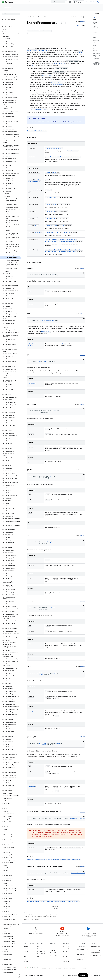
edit (47, 179)
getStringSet (50, 232)
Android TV (53, 958)
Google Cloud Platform (70, 968)
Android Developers (31, 17)
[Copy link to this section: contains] (35, 268)
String (54, 172)
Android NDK (80, 959)
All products (82, 968)
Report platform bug (95, 946)
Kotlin (78, 25)
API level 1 (82, 21)
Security (26, 951)
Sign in (99, 2)
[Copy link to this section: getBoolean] (37, 404)
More (41, 2)
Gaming (39, 946)
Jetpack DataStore (59, 63)
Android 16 (66, 948)
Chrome (51, 968)
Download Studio (81, 957)
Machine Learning (41, 948)
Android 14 (66, 954)
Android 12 (66, 959)
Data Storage (69, 122)
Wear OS (52, 950)
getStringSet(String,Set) (38, 109)
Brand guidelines (38, 975)
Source (25, 954)
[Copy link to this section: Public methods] (42, 263)
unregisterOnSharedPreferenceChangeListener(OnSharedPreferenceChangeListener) (54, 859)
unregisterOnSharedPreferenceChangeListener (60, 250)
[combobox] (59, 1)
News (25, 956)
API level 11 (82, 736)
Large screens (53, 947)
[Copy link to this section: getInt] (33, 535)
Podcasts (26, 961)
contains (48, 172)
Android (26, 946)
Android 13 (66, 956)
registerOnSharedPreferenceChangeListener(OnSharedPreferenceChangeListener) (53, 901)
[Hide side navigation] (19, 976)
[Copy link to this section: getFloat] (34, 470)
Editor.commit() (57, 84)
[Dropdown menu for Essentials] (25, 2)
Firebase (58, 968)
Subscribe (83, 975)
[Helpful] (81, 17)
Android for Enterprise (29, 948)
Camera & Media (41, 954)
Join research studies (95, 955)
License (31, 975)
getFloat (48, 204)
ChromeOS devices (55, 953)
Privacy (38, 956)
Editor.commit (45, 331)
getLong (48, 218)
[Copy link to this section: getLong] (34, 601)
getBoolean (49, 197)
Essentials (20, 2)
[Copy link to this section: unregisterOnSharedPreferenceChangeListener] (64, 867)
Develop (31, 2)
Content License (68, 915)
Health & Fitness (41, 951)
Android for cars (54, 955)
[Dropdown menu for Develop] (36, 2)
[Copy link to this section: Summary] (37, 138)
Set (35, 232)
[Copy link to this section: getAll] (32, 355)
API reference (7, 8)
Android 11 (66, 961)
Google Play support (95, 952)
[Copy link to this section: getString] (35, 667)
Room (33, 65)
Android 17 (66, 946)
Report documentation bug (95, 949)
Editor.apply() (47, 75)
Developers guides (81, 952)
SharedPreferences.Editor (54, 148)
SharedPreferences (73, 151)
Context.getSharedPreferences (37, 50)
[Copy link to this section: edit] (31, 314)
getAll (48, 190)
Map (35, 190)
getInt (48, 211)
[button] (10, 29)
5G (37, 959)
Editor (81, 52)
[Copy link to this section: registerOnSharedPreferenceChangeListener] (62, 812)
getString (49, 225)
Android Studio (90, 2)
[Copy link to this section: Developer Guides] (47, 119)
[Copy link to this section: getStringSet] (38, 737)
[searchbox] (11, 14)
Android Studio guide (82, 949)
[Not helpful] (83, 17)
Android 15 (66, 951)
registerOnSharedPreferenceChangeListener (59, 239)
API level (4, 31)
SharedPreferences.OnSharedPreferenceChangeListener (63, 157)
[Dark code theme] (84, 273)
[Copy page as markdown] (61, 23)
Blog (25, 959)
